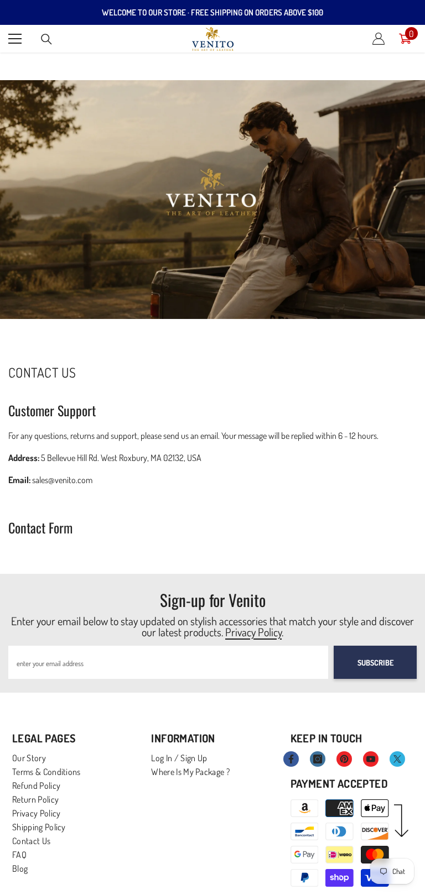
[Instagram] (317, 759)
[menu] (15, 38)
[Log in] (378, 39)
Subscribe (375, 662)
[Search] (46, 39)
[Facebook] (291, 759)
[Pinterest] (344, 759)
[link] (212, 199)
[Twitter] (397, 759)
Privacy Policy (253, 632)
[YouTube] (371, 759)
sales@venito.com (62, 479)
